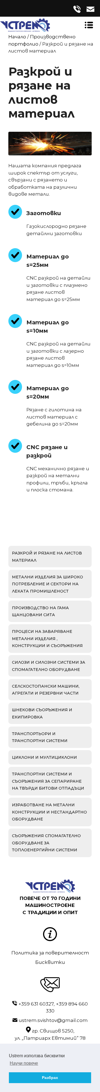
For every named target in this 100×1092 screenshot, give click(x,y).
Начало (17, 36)
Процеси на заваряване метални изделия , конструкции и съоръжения (47, 638)
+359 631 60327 (36, 1004)
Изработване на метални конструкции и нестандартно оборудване (49, 812)
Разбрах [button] (50, 1077)
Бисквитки (50, 962)
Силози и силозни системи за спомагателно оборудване (48, 666)
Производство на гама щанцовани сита (40, 611)
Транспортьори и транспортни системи (40, 737)
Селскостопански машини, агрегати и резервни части (45, 690)
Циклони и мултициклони (44, 757)
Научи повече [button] (24, 1063)
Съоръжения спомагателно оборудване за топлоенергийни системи (46, 842)
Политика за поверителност (50, 953)
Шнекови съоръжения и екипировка (42, 713)
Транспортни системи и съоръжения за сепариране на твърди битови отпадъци (48, 781)
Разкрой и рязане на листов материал (47, 557)
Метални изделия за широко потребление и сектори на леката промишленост (47, 584)
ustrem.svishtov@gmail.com (53, 1020)
